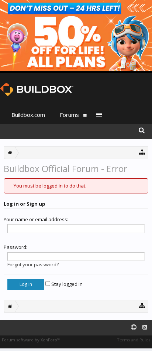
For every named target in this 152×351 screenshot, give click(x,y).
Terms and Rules (133, 339)
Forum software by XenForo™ (31, 339)
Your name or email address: (36, 219)
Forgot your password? (33, 264)
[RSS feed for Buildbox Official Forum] (144, 328)
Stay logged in (66, 284)
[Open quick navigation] (142, 151)
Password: (15, 247)
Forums (69, 114)
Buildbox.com (28, 114)
